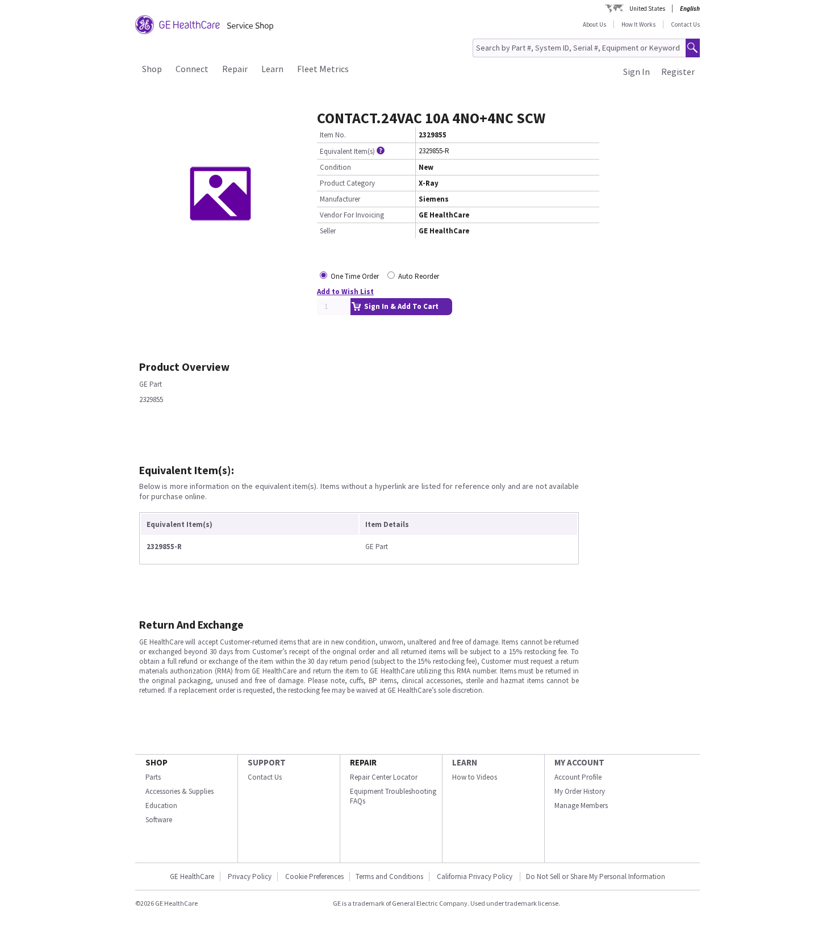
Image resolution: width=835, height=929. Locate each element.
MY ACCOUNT (579, 762)
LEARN (464, 762)
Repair (235, 68)
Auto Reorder (418, 276)
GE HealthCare (192, 876)
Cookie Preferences (314, 876)
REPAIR (363, 762)
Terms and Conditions (389, 876)
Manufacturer (340, 199)
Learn (272, 68)
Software (158, 820)
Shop (152, 68)
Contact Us (685, 24)
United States (647, 8)
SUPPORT (267, 762)
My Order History (579, 791)
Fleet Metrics (323, 68)
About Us (594, 24)
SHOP (156, 762)
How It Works (638, 24)
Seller (328, 231)
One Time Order (355, 276)
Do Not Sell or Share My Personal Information (595, 876)
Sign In (636, 71)
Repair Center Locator (384, 777)
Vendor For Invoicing (352, 215)
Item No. (333, 135)
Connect (192, 68)
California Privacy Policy (475, 876)
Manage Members (581, 805)
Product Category (347, 183)
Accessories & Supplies (179, 791)
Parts (153, 777)
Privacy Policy (250, 876)
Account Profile (578, 777)
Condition (335, 167)
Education (161, 805)
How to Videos (474, 777)
